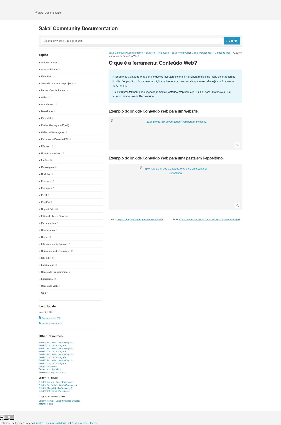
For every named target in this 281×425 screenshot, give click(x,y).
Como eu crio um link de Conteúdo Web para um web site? (209, 219)
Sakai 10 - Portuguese (157, 52)
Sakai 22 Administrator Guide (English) (56, 354)
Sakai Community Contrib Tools (53, 372)
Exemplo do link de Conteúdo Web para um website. (153, 111)
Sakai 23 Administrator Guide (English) (56, 348)
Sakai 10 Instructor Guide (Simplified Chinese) (59, 400)
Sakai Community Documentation (126, 52)
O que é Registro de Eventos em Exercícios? (140, 219)
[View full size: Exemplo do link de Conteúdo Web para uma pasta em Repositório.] (175, 187)
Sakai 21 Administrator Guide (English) (56, 360)
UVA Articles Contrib (48, 366)
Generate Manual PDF (52, 323)
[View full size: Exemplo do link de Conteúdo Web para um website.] (175, 133)
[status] (175, 86)
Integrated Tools (46, 403)
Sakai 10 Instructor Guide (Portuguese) (192, 52)
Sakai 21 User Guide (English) (52, 363)
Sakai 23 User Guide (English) (52, 351)
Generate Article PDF (51, 318)
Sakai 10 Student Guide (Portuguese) (55, 388)
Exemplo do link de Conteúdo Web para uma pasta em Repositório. (166, 158)
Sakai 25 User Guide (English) (52, 345)
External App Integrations (50, 369)
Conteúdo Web (222, 52)
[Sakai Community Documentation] (48, 12)
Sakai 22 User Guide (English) (52, 357)
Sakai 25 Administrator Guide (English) (56, 342)
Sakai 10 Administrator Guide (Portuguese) (58, 385)
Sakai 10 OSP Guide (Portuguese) (54, 390)
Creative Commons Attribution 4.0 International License (66, 423)
